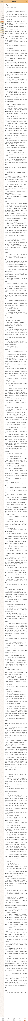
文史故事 (2, 37)
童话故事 (2, 9)
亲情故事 (2, 27)
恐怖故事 (2, 21)
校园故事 (2, 31)
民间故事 (2, 11)
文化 (8, 1020)
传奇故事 (2, 23)
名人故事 (2, 33)
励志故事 (2, 15)
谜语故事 (2, 29)
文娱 (25, 1020)
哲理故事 (2, 25)
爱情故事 (2, 17)
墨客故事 (14, 1)
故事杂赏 (2, 35)
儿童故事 (2, 13)
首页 (3, 1020)
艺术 (14, 1020)
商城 (20, 1020)
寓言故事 (2, 4)
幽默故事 (2, 19)
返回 (1, 1)
